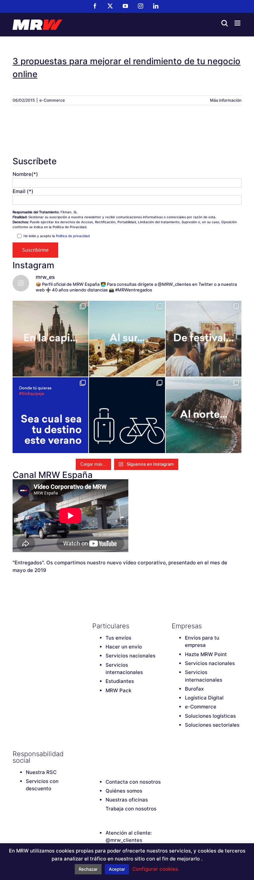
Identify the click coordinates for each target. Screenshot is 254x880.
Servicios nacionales (130, 655)
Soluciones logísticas (210, 716)
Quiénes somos (124, 791)
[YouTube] (118, 754)
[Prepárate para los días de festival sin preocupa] (203, 339)
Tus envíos (118, 638)
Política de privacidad (73, 236)
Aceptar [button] (117, 869)
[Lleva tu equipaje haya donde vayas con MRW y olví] (127, 415)
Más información (225, 100)
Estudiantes (120, 681)
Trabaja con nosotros (131, 808)
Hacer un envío (124, 647)
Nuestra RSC (41, 772)
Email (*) (23, 191)
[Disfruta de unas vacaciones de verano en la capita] (50, 339)
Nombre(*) (25, 174)
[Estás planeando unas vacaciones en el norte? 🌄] (203, 415)
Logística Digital (204, 698)
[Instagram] (130, 754)
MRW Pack (118, 690)
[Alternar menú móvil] (237, 23)
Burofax (194, 689)
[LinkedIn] (142, 754)
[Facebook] (95, 754)
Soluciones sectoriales (212, 725)
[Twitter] (107, 754)
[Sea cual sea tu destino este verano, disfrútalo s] (50, 415)
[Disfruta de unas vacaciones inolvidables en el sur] (127, 339)
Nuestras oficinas (127, 800)
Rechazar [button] (88, 869)
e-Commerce (52, 100)
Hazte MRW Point (206, 654)
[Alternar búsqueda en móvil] (224, 23)
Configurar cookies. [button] (155, 869)
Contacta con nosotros (133, 782)
